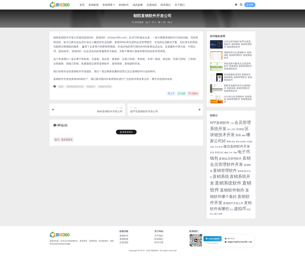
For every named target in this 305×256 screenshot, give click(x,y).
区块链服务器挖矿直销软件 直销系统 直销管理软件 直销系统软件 (238, 77)
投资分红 (219, 152)
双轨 (238, 135)
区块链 (240, 129)
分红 (233, 129)
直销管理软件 (225, 170)
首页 (82, 5)
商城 (229, 141)
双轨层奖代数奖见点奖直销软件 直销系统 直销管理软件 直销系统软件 (238, 66)
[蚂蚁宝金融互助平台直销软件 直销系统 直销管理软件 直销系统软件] (216, 88)
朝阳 (61, 86)
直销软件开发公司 (233, 203)
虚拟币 (240, 208)
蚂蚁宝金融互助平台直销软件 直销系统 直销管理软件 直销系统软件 (237, 88)
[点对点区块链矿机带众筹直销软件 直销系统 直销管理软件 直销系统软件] (216, 44)
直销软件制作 (232, 190)
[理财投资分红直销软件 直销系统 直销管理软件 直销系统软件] (216, 55)
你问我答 (139, 22)
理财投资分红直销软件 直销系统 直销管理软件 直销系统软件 (238, 55)
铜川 (216, 213)
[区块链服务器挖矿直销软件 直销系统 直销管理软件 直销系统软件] (216, 77)
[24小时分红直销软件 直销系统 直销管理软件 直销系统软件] (216, 99)
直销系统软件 (228, 183)
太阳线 (249, 141)
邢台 (212, 214)
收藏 (183, 93)
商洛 (233, 141)
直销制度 (93, 5)
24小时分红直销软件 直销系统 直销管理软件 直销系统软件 (238, 99)
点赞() (194, 93)
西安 (249, 209)
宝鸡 (216, 146)
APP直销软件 (220, 122)
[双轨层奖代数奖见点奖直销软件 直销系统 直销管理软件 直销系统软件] (216, 66)
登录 (251, 5)
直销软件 (124, 5)
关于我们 (180, 5)
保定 (229, 129)
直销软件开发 (105, 86)
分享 (172, 93)
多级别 (243, 141)
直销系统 (221, 176)
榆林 (226, 152)
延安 (221, 146)
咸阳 (244, 135)
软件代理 (158, 242)
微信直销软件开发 (236, 146)
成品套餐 (138, 5)
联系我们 (166, 5)
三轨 (232, 123)
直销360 (154, 250)
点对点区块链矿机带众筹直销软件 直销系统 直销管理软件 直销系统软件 (238, 44)
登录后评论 (127, 132)
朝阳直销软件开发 (75, 86)
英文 (231, 209)
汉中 (231, 152)
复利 (238, 141)
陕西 (220, 213)
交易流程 (152, 5)
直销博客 (107, 5)
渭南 (235, 152)
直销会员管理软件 (230, 158)
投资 (212, 152)
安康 (212, 146)
